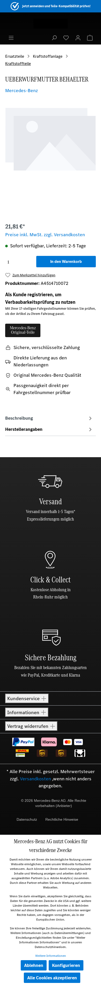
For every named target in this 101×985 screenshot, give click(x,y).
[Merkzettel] (66, 37)
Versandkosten (35, 779)
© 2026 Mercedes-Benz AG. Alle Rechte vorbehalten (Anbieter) (53, 803)
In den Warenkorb (66, 261)
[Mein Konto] (78, 37)
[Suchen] (54, 37)
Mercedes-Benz (21, 90)
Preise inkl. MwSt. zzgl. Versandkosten (45, 235)
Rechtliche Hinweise (61, 819)
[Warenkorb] (90, 37)
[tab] (49, 418)
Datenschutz (27, 819)
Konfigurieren (66, 965)
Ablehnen (33, 965)
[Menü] (11, 37)
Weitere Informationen (50, 956)
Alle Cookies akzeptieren (52, 978)
